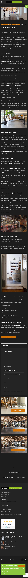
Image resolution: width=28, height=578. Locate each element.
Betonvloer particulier (19, 463)
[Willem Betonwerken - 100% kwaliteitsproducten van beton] (14, 2)
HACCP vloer (6, 383)
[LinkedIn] (25, 559)
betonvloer (9, 24)
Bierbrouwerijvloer (7, 381)
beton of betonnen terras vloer (10, 358)
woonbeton (7, 360)
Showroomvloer (21, 478)
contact (6, 568)
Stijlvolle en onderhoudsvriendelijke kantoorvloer (12, 374)
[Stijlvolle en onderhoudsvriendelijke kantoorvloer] (2, 539)
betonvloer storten (13, 391)
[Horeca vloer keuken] (2, 549)
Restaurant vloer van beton (8, 376)
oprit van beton (7, 362)
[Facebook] (22, 559)
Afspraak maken (19, 430)
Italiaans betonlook (18, 410)
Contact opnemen (8, 337)
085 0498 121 (5, 500)
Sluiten (21, 566)
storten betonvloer (20, 391)
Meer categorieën (7, 366)
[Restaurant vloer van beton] (2, 544)
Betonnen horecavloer (14, 472)
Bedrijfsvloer (6, 463)
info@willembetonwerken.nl (9, 502)
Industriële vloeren (16, 24)
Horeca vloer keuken (7, 379)
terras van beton (8, 364)
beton (5, 391)
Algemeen (3, 24)
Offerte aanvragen (18, 450)
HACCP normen (20, 35)
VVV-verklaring (5, 184)
